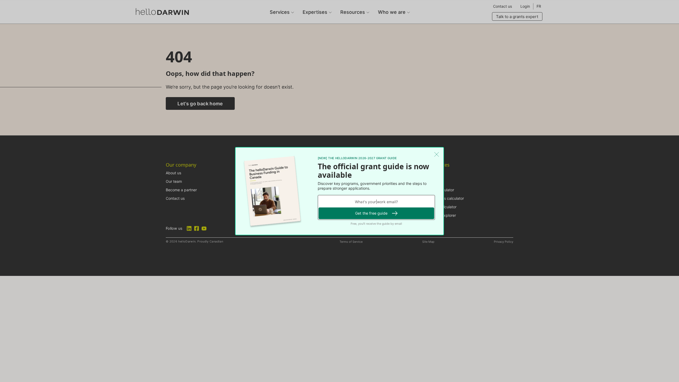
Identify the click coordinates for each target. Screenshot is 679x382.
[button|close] (436, 154)
